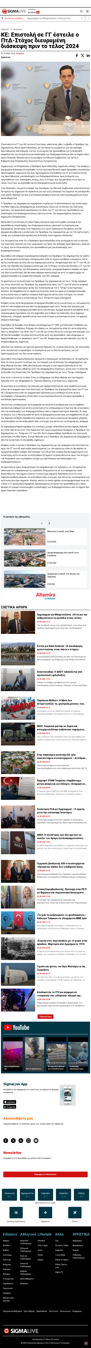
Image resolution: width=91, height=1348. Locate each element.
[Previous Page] (42, 523)
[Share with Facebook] (77, 55)
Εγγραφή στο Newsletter (45, 1174)
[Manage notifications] (86, 1343)
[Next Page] (49, 523)
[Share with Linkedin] (88, 55)
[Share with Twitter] (82, 55)
